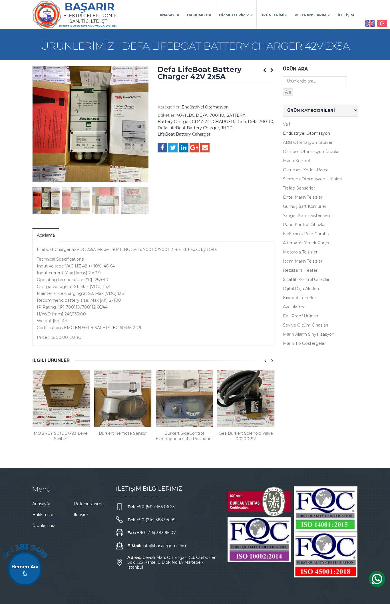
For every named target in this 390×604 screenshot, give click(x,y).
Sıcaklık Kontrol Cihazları (306, 279)
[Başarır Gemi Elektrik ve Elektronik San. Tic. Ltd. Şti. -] (75, 14)
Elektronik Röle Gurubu (306, 233)
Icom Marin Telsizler (302, 261)
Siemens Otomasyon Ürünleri (312, 179)
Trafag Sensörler (299, 188)
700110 (217, 115)
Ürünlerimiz (273, 15)
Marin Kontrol (296, 160)
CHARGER (223, 121)
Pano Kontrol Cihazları (305, 224)
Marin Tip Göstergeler (304, 343)
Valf (286, 124)
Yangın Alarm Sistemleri (306, 215)
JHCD (227, 127)
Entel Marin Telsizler (302, 197)
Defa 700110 (260, 121)
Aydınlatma (294, 306)
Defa (241, 121)
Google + (194, 147)
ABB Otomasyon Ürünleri (308, 142)
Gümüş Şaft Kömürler (304, 206)
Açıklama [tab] (46, 235)
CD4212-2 (201, 121)
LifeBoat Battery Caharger (184, 134)
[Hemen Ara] (24, 568)
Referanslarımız (312, 15)
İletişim (346, 15)
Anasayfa (169, 15)
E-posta (205, 147)
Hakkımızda (199, 15)
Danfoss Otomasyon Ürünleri (312, 151)
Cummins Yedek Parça (305, 169)
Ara (288, 92)
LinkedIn (183, 147)
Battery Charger (174, 121)
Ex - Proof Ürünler (300, 316)
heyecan (173, 147)
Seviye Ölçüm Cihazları (305, 325)
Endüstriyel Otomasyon (205, 107)
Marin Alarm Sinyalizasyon (308, 334)
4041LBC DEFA (192, 115)
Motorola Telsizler (300, 252)
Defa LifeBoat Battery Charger (188, 127)
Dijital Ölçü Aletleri (301, 288)
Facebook (162, 147)
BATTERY (235, 115)
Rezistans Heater (300, 270)
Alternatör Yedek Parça (306, 242)
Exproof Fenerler (299, 297)
